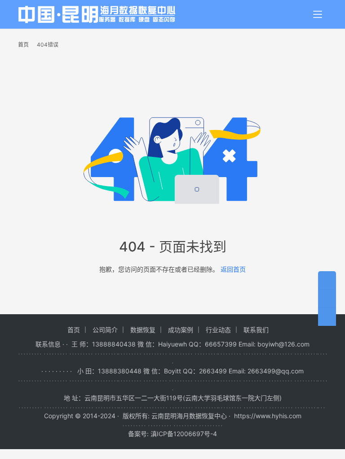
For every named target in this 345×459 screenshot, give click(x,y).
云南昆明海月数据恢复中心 (189, 416)
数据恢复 (142, 329)
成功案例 (180, 329)
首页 (23, 44)
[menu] (317, 14)
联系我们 (256, 329)
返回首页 (233, 269)
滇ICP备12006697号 (180, 433)
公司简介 (105, 329)
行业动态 (218, 329)
